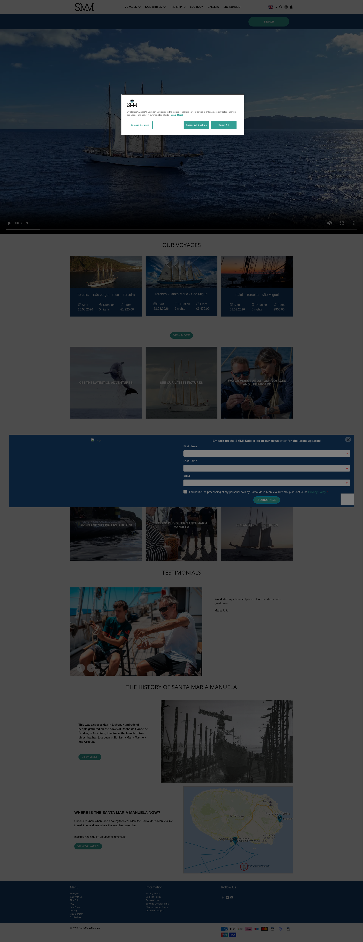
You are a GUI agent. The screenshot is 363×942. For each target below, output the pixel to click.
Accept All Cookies (196, 125)
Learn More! (177, 115)
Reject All (224, 125)
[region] (182, 114)
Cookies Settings (139, 125)
